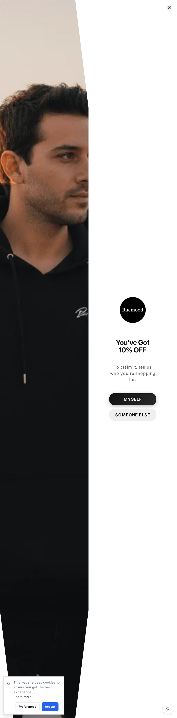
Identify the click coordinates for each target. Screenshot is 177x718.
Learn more (23, 697)
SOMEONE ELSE (132, 414)
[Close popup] (169, 7)
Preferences (27, 706)
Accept (50, 706)
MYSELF (133, 399)
